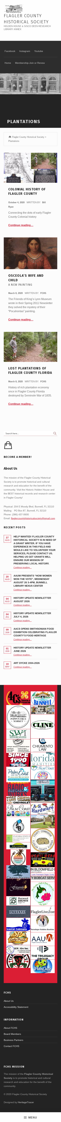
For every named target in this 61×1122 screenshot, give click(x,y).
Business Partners (13, 1040)
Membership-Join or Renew (30, 63)
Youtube (38, 51)
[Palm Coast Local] (43, 966)
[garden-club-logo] (43, 894)
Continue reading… (20, 225)
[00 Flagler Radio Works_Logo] (18, 789)
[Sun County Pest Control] (18, 846)
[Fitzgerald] (18, 887)
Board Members (12, 1034)
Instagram (24, 51)
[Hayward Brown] (18, 900)
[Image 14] (43, 759)
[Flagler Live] (43, 910)
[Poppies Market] (18, 717)
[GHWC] (18, 872)
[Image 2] (43, 791)
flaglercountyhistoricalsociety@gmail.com (33, 518)
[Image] (43, 859)
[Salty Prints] (18, 938)
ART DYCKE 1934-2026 (27, 663)
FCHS (43, 293)
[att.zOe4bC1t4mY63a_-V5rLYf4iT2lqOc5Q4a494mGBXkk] (18, 746)
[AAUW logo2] (43, 939)
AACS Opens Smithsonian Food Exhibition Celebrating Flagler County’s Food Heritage (35, 632)
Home (8, 63)
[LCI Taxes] (18, 912)
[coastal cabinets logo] (18, 924)
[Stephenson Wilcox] (43, 709)
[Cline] (43, 726)
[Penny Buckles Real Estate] (43, 923)
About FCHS (10, 1028)
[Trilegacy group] (43, 952)
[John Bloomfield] (43, 870)
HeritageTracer (26, 1102)
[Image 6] (43, 808)
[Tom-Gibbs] (18, 800)
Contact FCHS (11, 1046)
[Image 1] (18, 774)
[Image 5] (18, 826)
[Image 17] (18, 760)
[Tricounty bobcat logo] (43, 879)
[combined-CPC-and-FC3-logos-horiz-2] (43, 772)
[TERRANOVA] (18, 961)
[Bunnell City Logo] (43, 698)
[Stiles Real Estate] (18, 838)
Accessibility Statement (16, 1007)
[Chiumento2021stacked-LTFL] (43, 745)
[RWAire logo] (18, 949)
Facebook (10, 51)
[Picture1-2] (18, 734)
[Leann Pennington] (43, 874)
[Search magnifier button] (55, 433)
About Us (9, 1001)
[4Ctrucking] (18, 698)
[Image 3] (43, 840)
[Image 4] (18, 810)
